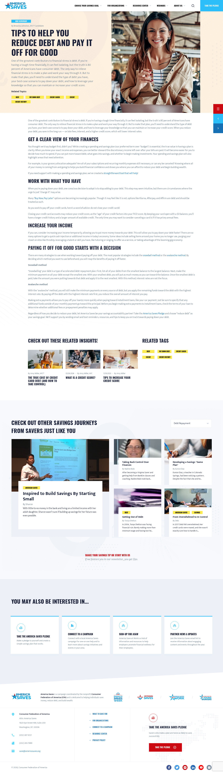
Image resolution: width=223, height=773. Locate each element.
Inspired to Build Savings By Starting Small (59, 496)
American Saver (31, 488)
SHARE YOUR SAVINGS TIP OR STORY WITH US (107, 555)
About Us (178, 5)
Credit (72, 97)
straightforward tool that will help (121, 173)
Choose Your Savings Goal (87, 5)
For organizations (115, 5)
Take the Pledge (212, 5)
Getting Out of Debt (132, 517)
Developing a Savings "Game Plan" (188, 463)
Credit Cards (55, 97)
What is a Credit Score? (80, 378)
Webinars (161, 5)
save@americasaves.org (29, 751)
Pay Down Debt (34, 97)
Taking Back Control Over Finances (135, 463)
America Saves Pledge (154, 314)
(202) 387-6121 (25, 735)
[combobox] (191, 423)
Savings (197, 512)
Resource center (140, 5)
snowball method (151, 255)
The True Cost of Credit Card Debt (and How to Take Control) (43, 381)
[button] (100, 6)
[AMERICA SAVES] (16, 5)
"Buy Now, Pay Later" (44, 198)
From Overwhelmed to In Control (190, 517)
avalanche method (176, 255)
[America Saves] (21, 696)
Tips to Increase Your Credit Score (116, 379)
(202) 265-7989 (25, 743)
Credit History (21, 102)
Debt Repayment (21, 21)
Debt (17, 97)
